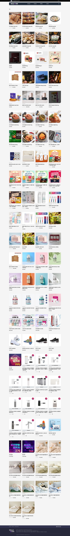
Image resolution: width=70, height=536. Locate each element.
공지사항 (10, 526)
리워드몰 (35, 3)
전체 (9, 9)
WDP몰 (41, 3)
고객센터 (47, 3)
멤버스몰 (29, 3)
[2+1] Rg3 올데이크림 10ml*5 (16, 0)
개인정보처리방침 (17, 526)
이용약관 (13, 526)
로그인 (58, 0)
